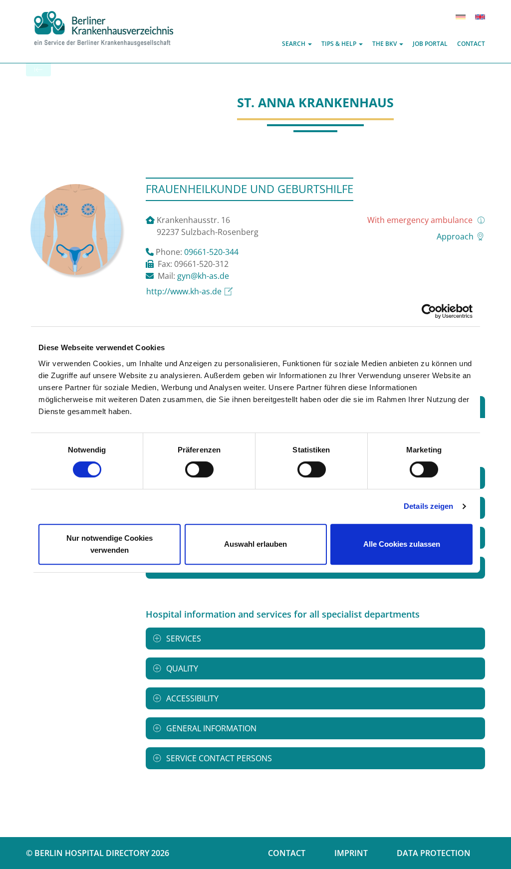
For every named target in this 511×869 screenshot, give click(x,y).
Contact (286, 853)
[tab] (315, 639)
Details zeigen (428, 506)
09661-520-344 (211, 251)
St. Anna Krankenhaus (315, 102)
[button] (297, 43)
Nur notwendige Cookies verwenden (109, 544)
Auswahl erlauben (255, 544)
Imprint (351, 853)
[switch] (199, 469)
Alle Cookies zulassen (401, 544)
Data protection (434, 853)
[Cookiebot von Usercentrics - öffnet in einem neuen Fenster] (429, 311)
